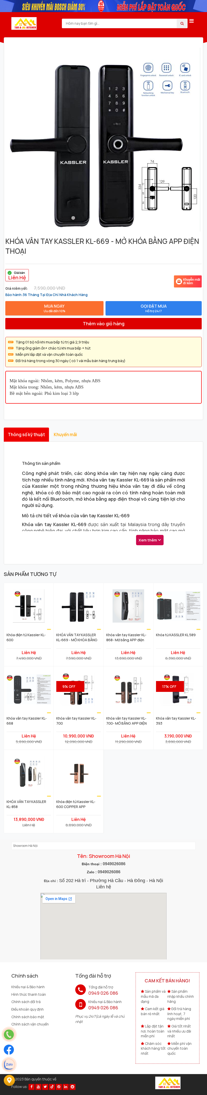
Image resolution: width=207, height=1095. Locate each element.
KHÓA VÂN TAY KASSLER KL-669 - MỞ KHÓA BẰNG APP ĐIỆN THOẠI (76, 637)
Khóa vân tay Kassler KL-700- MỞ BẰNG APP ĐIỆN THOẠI (126, 720)
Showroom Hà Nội (25, 846)
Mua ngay (54, 308)
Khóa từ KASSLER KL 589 (176, 634)
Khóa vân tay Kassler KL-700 (76, 720)
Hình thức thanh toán (28, 994)
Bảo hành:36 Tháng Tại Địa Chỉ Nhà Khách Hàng (46, 294)
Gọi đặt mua (154, 308)
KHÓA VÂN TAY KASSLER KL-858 (26, 804)
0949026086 (114, 864)
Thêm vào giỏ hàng (103, 323)
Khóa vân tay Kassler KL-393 (176, 720)
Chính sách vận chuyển (30, 1024)
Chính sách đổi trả (26, 1001)
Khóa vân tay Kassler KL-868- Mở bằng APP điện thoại (126, 637)
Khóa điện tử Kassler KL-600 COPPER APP (75, 804)
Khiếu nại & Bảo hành (28, 986)
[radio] (17, 275)
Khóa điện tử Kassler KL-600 (26, 637)
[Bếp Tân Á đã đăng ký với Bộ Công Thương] (167, 1082)
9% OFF (68, 686)
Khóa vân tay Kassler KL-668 (27, 720)
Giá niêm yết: (16, 288)
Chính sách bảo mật (27, 1016)
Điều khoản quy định (27, 1009)
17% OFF (169, 686)
